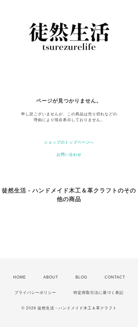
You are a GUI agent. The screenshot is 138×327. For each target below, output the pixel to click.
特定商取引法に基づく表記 (98, 292)
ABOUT (50, 277)
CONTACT (115, 277)
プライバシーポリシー (35, 292)
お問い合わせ (69, 154)
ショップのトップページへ (69, 142)
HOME (19, 277)
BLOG (81, 277)
